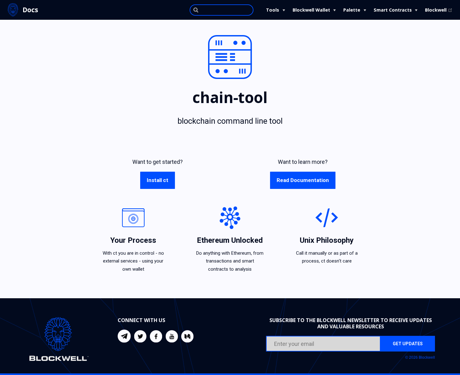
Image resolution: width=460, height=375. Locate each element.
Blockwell (438, 10)
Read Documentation (303, 180)
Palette (351, 10)
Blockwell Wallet (311, 10)
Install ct (157, 180)
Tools (272, 10)
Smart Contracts (393, 10)
